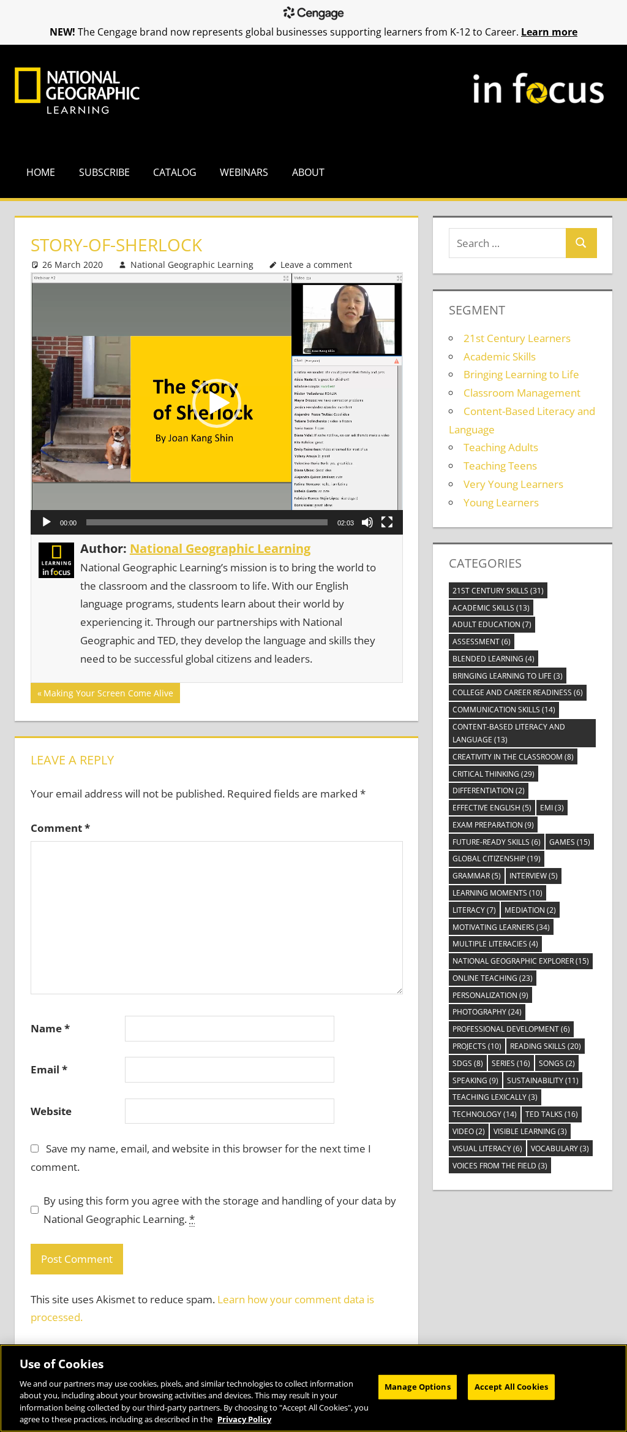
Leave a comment (316, 264)
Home (40, 172)
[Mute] (367, 522)
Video (468, 1131)
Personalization (490, 995)
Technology (484, 1114)
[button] (216, 403)
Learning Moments (497, 893)
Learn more (549, 32)
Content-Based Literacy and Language (508, 733)
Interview (533, 875)
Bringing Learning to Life (521, 374)
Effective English (491, 807)
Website (51, 1111)
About (308, 172)
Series (511, 1063)
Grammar (476, 875)
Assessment (481, 641)
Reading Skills (545, 1046)
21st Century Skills (498, 590)
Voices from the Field (499, 1165)
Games (569, 842)
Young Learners (501, 502)
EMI (552, 807)
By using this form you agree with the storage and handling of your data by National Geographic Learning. (219, 1210)
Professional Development (511, 1029)
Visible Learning (530, 1131)
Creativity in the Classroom (513, 757)
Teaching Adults (501, 447)
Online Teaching (492, 978)
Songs (557, 1063)
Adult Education (491, 624)
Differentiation (488, 790)
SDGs (467, 1063)
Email (49, 1069)
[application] (217, 403)
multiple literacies (495, 944)
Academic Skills (500, 356)
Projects (476, 1046)
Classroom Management (522, 393)
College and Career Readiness (517, 692)
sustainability (543, 1080)
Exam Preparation (493, 825)
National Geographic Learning (191, 264)
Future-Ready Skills (496, 842)
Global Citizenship (496, 858)
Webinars (244, 172)
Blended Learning (493, 658)
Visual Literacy (487, 1148)
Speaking (475, 1080)
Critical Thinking (493, 774)
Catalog (175, 172)
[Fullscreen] (387, 522)
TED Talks (551, 1114)
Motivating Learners (501, 927)
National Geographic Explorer (520, 961)
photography (487, 1012)
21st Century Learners (517, 338)
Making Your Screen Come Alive (108, 695)
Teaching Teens (500, 466)
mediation (530, 910)
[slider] (207, 522)
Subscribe (104, 172)
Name (50, 1028)
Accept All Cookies (511, 1386)
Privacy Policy (244, 1419)
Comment (60, 828)
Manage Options (418, 1386)
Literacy (474, 910)
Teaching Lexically (495, 1097)
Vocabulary (560, 1148)
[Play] (46, 522)
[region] (313, 1388)
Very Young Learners (513, 484)
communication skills (503, 709)
